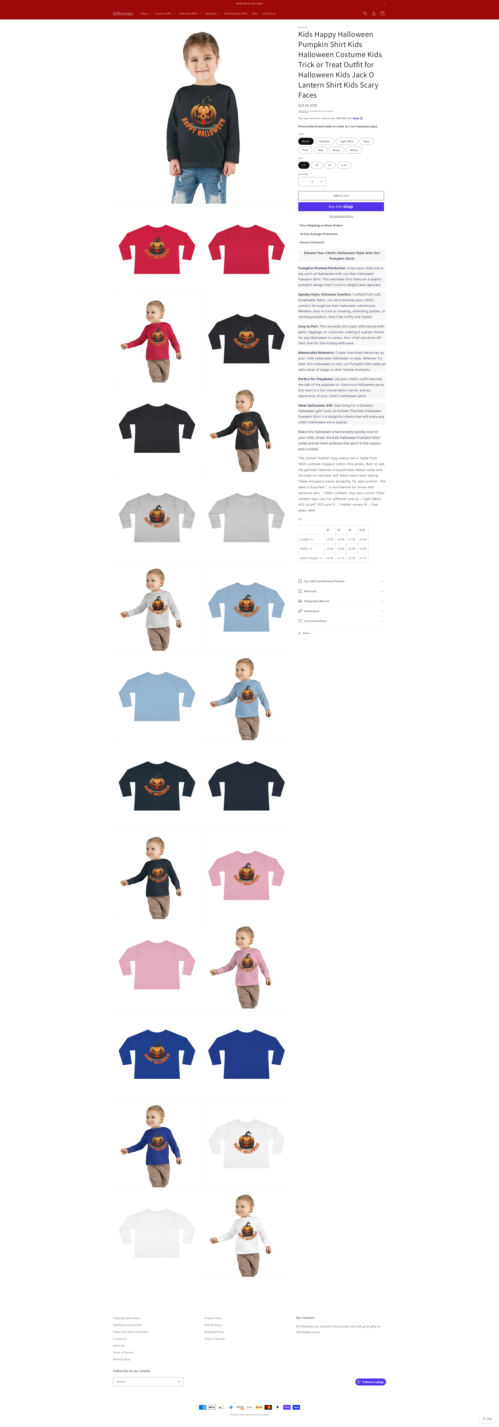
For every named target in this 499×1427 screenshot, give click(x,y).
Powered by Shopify (259, 1414)
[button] (146, 13)
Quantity (303, 174)
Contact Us (120, 1338)
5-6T (344, 165)
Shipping (303, 110)
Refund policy (121, 1359)
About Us (119, 1345)
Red (320, 150)
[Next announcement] (384, 3)
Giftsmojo (243, 1414)
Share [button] (306, 633)
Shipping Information (126, 1318)
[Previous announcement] (114, 3)
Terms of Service (123, 1352)
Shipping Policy (214, 1331)
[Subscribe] (178, 1381)
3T (317, 165)
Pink (305, 150)
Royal (336, 150)
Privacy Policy (212, 1318)
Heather (324, 141)
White (354, 150)
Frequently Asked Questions (131, 1331)
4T (329, 165)
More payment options (341, 216)
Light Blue (347, 141)
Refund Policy (213, 1325)
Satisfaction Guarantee (127, 1325)
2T (303, 165)
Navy (367, 141)
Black (306, 141)
